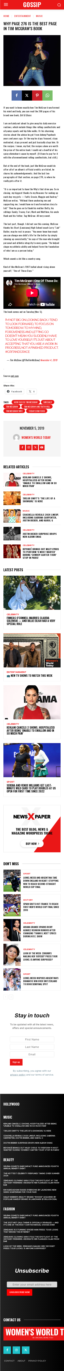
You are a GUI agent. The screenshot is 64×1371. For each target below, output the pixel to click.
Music (39, 16)
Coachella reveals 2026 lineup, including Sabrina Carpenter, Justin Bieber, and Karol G (41, 517)
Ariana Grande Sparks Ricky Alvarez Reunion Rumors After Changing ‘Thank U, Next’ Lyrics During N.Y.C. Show (39, 931)
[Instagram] (29, 447)
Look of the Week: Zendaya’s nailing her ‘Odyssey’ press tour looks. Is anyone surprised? (40, 956)
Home (6, 16)
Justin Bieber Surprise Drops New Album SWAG (40, 535)
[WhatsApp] (47, 95)
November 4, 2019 (48, 360)
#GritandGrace (17, 352)
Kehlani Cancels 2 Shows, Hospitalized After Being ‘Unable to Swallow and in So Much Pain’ (40, 481)
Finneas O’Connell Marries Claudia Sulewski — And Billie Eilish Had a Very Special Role (31, 621)
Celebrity (28, 474)
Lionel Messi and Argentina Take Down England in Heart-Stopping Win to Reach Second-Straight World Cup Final (41, 882)
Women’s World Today (36, 437)
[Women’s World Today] (17, 437)
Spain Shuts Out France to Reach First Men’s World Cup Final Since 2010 (41, 907)
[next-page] (11, 997)
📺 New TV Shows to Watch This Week (29, 676)
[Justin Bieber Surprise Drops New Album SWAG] (12, 533)
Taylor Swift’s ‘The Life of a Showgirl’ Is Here (39, 499)
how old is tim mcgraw (26, 402)
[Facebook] (17, 95)
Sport (11, 782)
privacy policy (18, 1074)
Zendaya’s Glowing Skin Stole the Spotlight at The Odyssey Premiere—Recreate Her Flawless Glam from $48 (31, 1183)
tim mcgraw (12, 406)
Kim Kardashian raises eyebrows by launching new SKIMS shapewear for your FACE (29, 1191)
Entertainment (22, 16)
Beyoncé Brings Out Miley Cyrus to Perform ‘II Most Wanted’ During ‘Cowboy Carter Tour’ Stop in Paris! (41, 553)
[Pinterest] (37, 95)
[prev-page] (5, 997)
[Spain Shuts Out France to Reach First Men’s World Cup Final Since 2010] (12, 905)
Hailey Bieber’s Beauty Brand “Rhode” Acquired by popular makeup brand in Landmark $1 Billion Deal (30, 1198)
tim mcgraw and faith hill (37, 406)
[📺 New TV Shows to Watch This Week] (32, 650)
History (28, 900)
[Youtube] (42, 447)
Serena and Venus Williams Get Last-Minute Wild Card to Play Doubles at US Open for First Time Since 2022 (31, 788)
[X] (27, 95)
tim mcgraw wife (14, 411)
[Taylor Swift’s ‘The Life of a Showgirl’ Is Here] (12, 498)
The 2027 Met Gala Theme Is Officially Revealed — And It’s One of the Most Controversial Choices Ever (31, 1224)
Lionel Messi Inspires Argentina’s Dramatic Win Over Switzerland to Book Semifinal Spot (40, 981)
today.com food (37, 411)
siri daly (47, 402)
